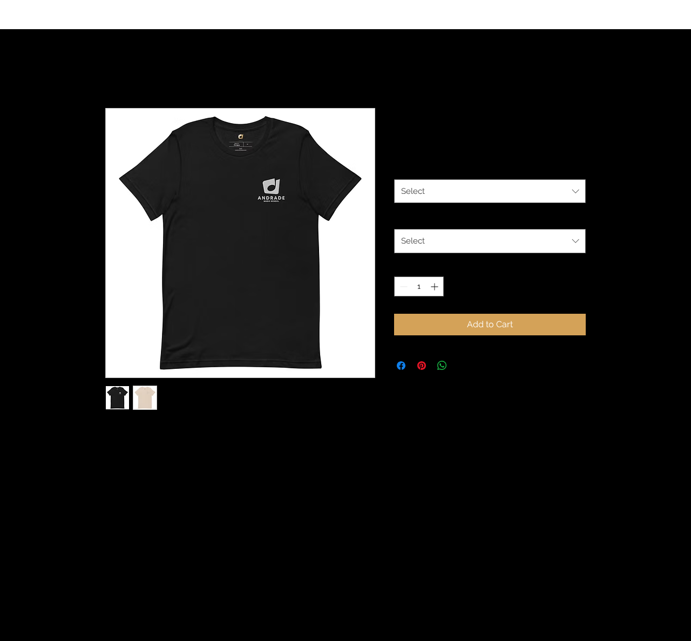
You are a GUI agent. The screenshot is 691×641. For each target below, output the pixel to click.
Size (404, 218)
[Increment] (435, 286)
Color (406, 168)
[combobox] (490, 191)
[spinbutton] (419, 286)
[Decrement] (402, 286)
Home (117, 69)
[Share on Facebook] (401, 365)
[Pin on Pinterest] (421, 365)
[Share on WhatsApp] (442, 365)
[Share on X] (462, 365)
